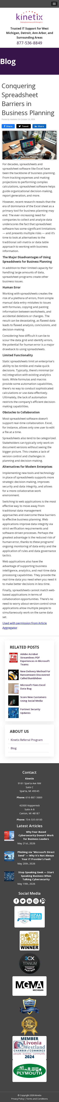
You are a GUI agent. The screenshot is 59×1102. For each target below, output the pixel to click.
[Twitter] (23, 901)
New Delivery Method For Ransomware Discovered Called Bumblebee (35, 675)
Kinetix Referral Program (27, 740)
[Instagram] (36, 901)
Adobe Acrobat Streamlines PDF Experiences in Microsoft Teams (35, 659)
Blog (14, 748)
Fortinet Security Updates (30, 711)
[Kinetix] (29, 16)
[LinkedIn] (29, 901)
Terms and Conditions (37, 1098)
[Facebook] (16, 901)
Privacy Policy (17, 1098)
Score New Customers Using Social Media (33, 698)
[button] (54, 4)
